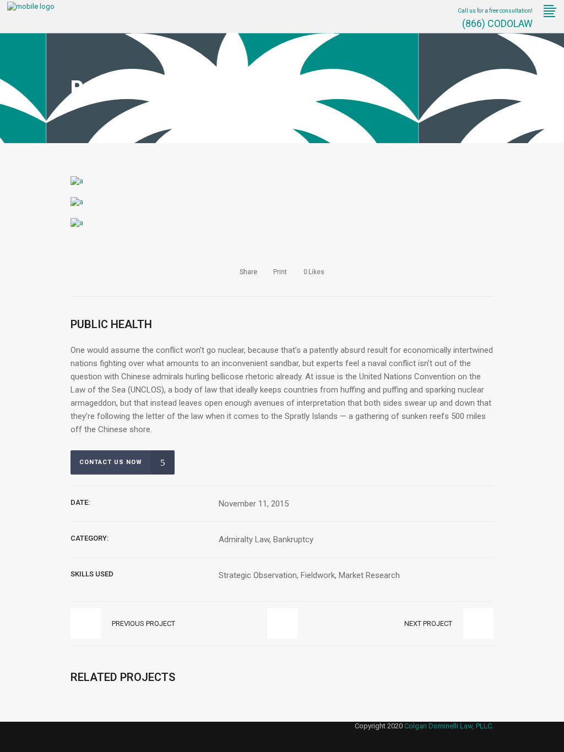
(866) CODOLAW (496, 23)
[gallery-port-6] (76, 223)
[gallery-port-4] (76, 181)
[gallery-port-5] (76, 202)
